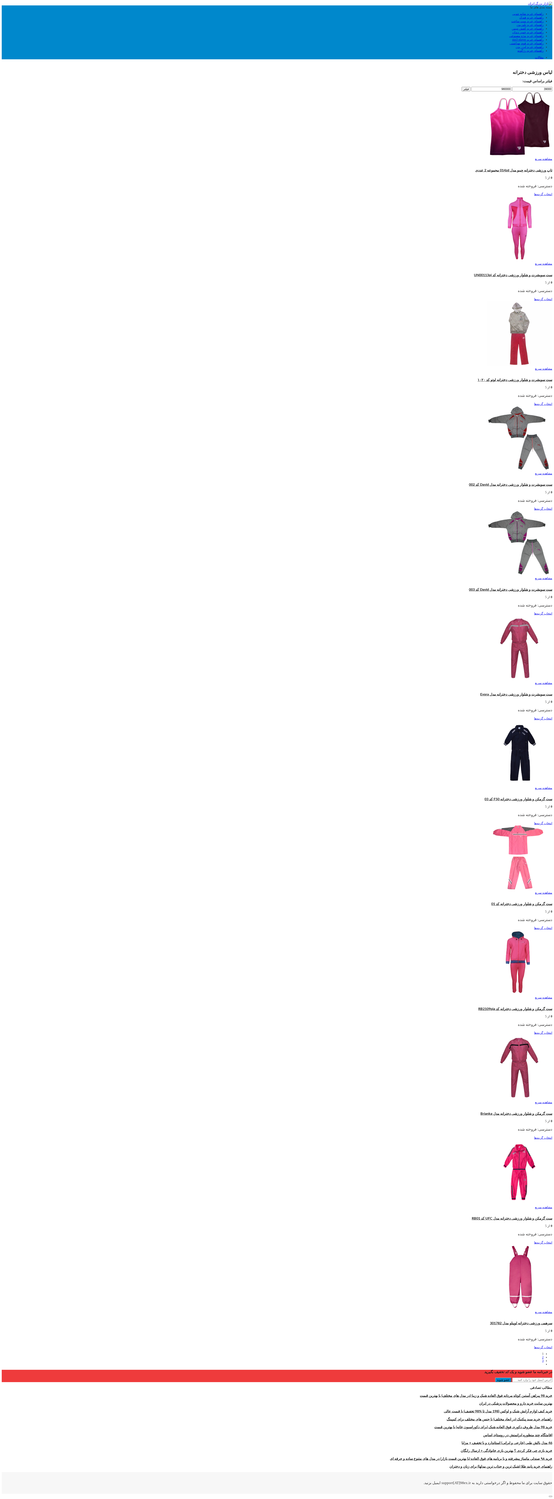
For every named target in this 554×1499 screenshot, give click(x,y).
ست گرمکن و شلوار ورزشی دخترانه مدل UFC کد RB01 (512, 1218)
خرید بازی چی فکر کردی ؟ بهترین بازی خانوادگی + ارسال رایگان (506, 1450)
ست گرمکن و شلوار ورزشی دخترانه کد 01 (521, 904)
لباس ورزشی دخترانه (459, 267)
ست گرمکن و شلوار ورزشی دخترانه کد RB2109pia (515, 1009)
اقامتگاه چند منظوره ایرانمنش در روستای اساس (517, 1435)
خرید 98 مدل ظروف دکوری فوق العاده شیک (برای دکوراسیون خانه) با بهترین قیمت (493, 1427)
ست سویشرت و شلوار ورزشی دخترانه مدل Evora (516, 694)
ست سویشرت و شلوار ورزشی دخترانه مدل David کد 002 (510, 484)
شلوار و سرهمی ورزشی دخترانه (531, 1315)
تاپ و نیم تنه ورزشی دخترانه (534, 162)
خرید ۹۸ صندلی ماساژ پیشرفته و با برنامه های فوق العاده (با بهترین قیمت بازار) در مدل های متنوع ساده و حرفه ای (471, 1458)
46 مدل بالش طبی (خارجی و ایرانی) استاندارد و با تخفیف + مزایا (507, 1443)
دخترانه (516, 64)
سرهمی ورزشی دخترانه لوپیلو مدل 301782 (521, 1323)
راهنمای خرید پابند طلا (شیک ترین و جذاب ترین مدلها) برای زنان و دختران (500, 1466)
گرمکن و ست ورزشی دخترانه (512, 267)
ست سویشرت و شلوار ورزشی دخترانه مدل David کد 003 (510, 589)
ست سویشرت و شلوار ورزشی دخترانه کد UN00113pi (513, 275)
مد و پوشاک (538, 64)
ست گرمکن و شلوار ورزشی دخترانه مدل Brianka (516, 1113)
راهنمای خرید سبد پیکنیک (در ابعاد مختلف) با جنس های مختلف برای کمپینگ (499, 1419)
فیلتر (466, 89)
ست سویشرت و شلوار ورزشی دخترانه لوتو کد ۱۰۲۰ (515, 380)
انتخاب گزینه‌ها (543, 194)
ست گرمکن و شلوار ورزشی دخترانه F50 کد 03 (518, 799)
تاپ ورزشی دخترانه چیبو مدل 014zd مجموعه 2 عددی (513, 170)
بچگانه (526, 64)
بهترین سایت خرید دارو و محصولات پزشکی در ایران (515, 1403)
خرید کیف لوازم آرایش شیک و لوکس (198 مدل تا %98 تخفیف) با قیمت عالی (498, 1411)
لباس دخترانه (502, 64)
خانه (549, 64)
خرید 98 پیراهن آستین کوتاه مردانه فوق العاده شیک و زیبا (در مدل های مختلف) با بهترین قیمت (486, 1395)
